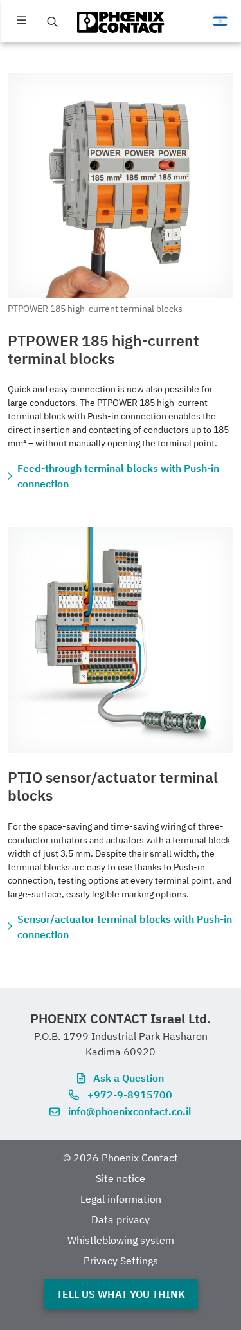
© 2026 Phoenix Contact (120, 1157)
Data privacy (120, 1219)
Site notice (120, 1178)
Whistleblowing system (120, 1240)
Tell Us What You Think (121, 1294)
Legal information (120, 1198)
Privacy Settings (121, 1260)
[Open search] (53, 22)
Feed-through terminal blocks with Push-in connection (118, 476)
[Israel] (219, 21)
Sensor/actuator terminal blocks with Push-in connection (124, 927)
